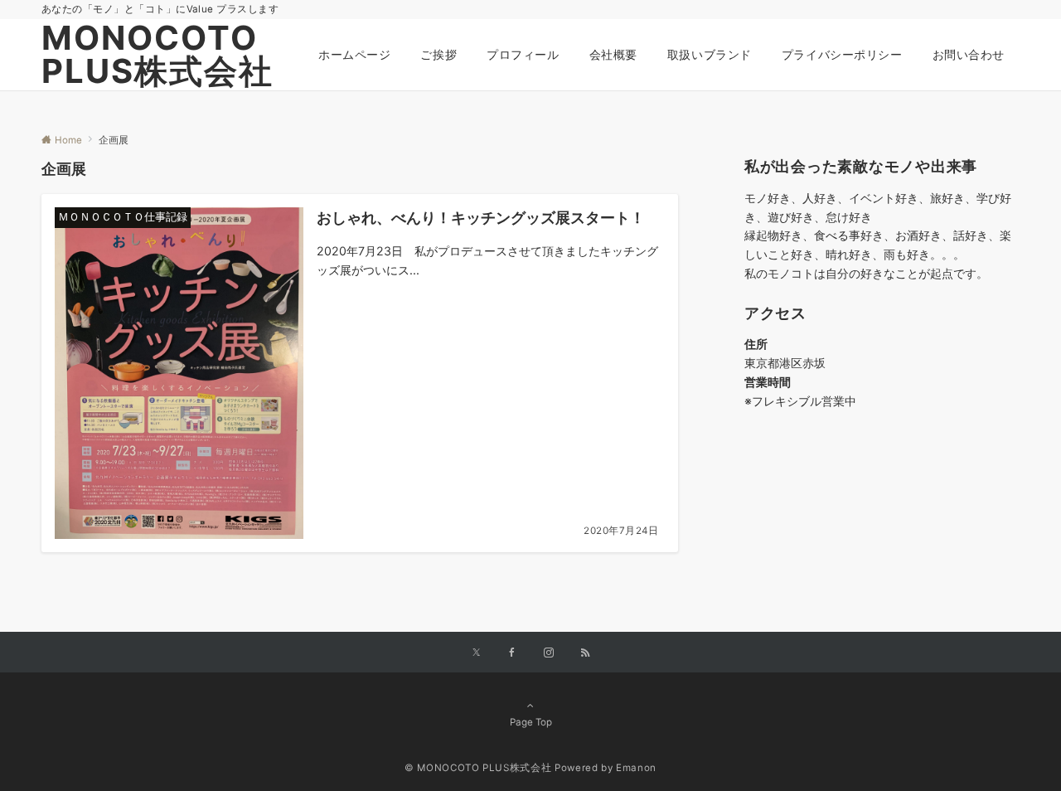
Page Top (531, 722)
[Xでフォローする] (476, 653)
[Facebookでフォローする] (512, 653)
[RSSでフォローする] (585, 653)
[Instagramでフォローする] (549, 653)
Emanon (636, 768)
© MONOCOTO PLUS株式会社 (478, 768)
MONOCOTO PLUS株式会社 (157, 54)
